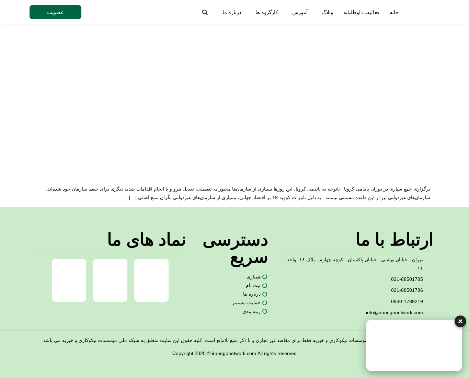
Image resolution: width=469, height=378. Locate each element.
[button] (205, 12)
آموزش (300, 12)
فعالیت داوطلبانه (361, 12)
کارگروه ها (266, 12)
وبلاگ (327, 12)
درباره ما (231, 12)
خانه (394, 12)
